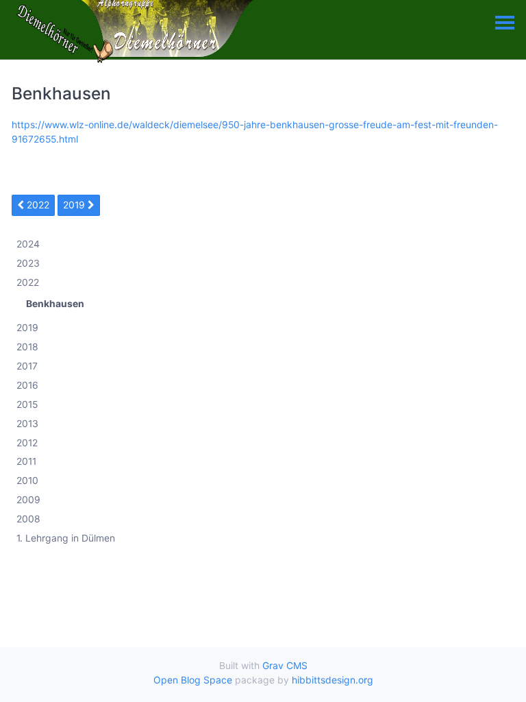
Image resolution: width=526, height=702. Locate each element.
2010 (27, 481)
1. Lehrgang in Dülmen (65, 538)
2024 (28, 244)
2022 (36, 204)
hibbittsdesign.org (332, 680)
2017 (27, 366)
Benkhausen (55, 304)
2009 (28, 500)
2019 (75, 204)
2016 (27, 385)
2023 (28, 263)
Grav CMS (285, 665)
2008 (28, 519)
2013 (27, 423)
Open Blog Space (192, 680)
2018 (27, 347)
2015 (27, 404)
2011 (26, 462)
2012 (27, 442)
